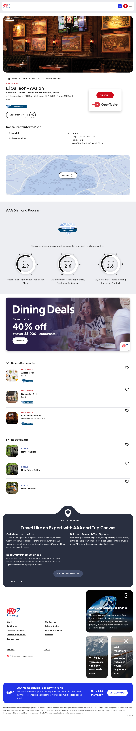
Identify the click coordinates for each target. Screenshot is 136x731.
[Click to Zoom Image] (68, 44)
